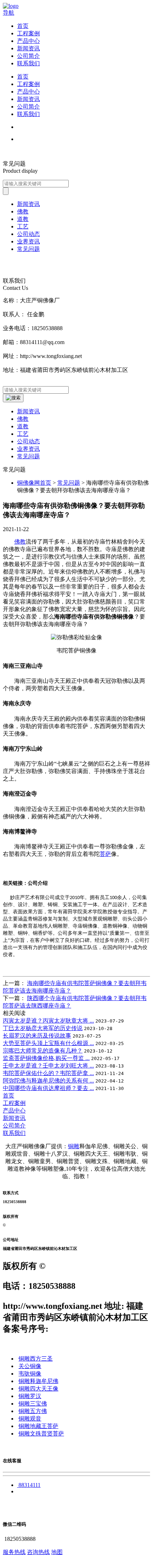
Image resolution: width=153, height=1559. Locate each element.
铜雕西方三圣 (36, 1359)
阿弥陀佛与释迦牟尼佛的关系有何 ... (48, 1081)
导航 (8, 13)
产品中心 (28, 41)
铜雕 (73, 1146)
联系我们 (28, 63)
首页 (22, 26)
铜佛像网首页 (34, 483)
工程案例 (28, 33)
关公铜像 (30, 1366)
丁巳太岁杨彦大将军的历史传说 (43, 1028)
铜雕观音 (30, 1419)
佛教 (22, 419)
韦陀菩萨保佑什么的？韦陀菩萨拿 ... (48, 1073)
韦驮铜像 (30, 1374)
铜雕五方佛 (33, 1411)
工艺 (22, 434)
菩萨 (105, 854)
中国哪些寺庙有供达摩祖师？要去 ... (48, 1088)
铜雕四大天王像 (38, 1389)
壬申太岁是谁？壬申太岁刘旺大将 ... (48, 1066)
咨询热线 (38, 1552)
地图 (57, 1552)
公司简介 (28, 56)
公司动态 (28, 441)
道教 (22, 426)
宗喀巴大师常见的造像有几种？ (43, 1051)
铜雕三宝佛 (33, 1404)
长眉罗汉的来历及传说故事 (37, 1036)
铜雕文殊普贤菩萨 (41, 1434)
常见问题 (28, 456)
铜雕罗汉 (30, 1396)
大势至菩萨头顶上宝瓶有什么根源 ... (48, 1043)
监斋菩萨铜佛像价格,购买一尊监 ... (46, 1058)
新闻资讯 (28, 48)
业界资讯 (28, 449)
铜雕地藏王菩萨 (38, 1426)
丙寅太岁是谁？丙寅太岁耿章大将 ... (48, 1021)
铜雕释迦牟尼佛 (38, 1381)
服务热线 (14, 1552)
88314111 (30, 1485)
